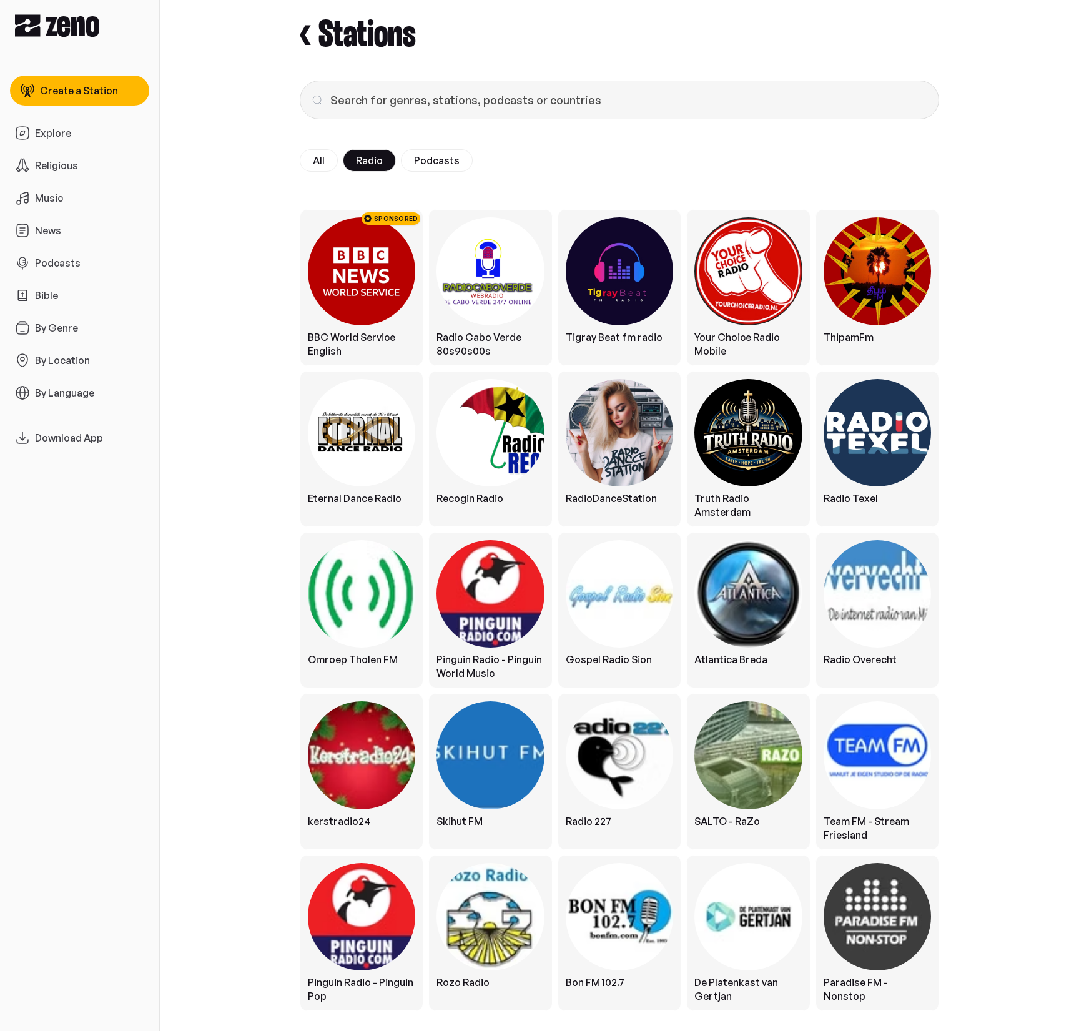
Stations (367, 35)
